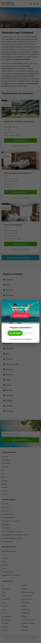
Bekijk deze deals (21, 315)
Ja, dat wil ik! (15, 333)
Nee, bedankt (29, 333)
